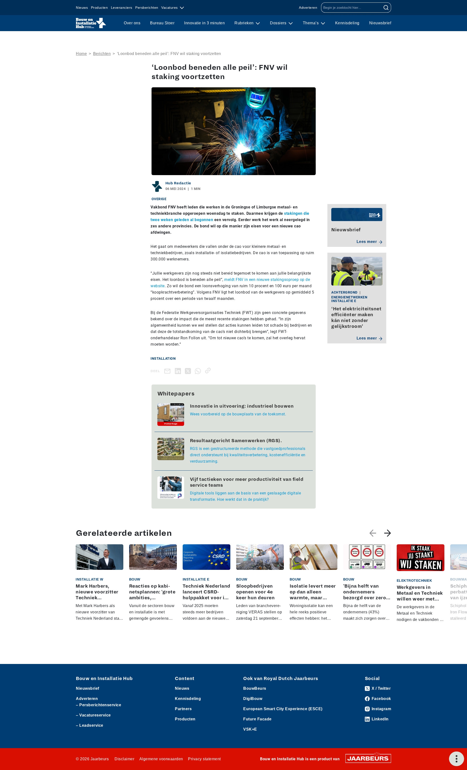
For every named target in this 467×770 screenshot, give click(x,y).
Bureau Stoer (162, 23)
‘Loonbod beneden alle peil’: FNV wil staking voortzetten (169, 54)
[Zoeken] (386, 7)
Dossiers (278, 23)
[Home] (91, 23)
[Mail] (168, 371)
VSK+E (250, 729)
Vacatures (170, 7)
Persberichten (146, 7)
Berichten (102, 54)
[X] (189, 370)
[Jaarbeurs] (368, 758)
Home (81, 54)
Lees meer (367, 242)
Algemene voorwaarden (161, 759)
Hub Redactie (178, 183)
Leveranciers (121, 7)
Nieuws (82, 7)
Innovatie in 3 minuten (204, 23)
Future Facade (257, 719)
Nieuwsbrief (380, 23)
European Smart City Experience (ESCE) (283, 709)
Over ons (132, 23)
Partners (183, 709)
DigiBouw (252, 699)
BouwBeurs (254, 688)
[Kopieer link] (209, 370)
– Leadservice (89, 725)
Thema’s (311, 23)
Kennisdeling (347, 23)
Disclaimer (124, 759)
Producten (99, 7)
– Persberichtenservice (98, 705)
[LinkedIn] (179, 370)
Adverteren (308, 7)
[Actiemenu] (456, 759)
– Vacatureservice (93, 715)
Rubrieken (244, 23)
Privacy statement (204, 759)
